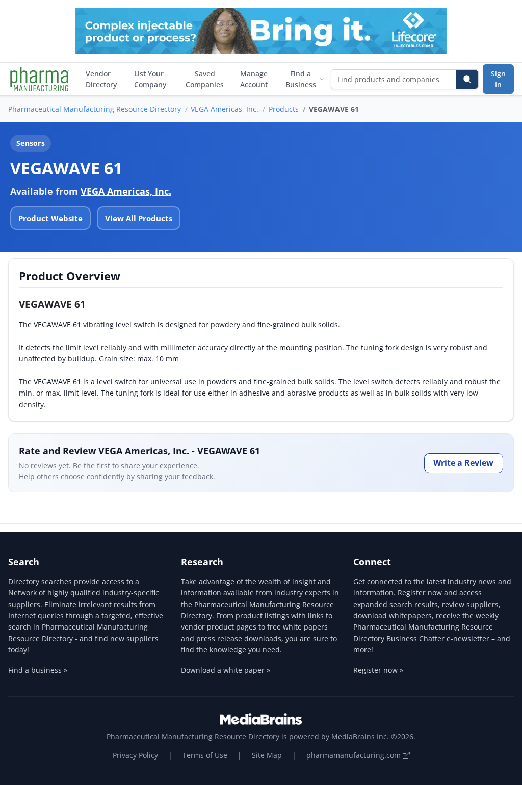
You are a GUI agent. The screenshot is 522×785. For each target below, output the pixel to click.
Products (284, 109)
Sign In (498, 79)
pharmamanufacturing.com (354, 755)
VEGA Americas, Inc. (224, 109)
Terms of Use (204, 755)
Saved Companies (205, 79)
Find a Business (300, 79)
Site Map (267, 755)
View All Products (138, 218)
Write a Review (463, 462)
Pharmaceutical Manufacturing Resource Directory (94, 109)
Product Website (50, 218)
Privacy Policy (135, 755)
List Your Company (150, 79)
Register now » (378, 670)
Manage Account (254, 79)
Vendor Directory (101, 79)
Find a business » (37, 670)
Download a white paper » (225, 670)
